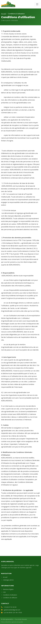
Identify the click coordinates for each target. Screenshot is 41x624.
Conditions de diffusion (10, 598)
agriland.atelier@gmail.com (12, 610)
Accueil (3, 14)
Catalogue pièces (8, 580)
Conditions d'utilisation (10, 595)
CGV (4, 592)
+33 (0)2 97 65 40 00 (10, 607)
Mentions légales (8, 589)
